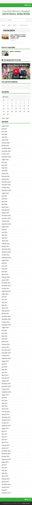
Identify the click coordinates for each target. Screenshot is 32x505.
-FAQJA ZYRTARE (26, 503)
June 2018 (4, 400)
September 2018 (6, 392)
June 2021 (4, 299)
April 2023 (4, 238)
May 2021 (4, 302)
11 (16, 106)
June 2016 (4, 467)
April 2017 (4, 439)
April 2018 (4, 406)
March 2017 (5, 442)
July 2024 (4, 196)
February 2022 (6, 277)
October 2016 (5, 456)
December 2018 (6, 383)
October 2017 (5, 423)
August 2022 (5, 260)
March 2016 (5, 476)
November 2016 (6, 453)
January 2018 (5, 414)
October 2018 (5, 389)
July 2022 (4, 263)
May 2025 (4, 168)
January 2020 (5, 347)
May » (7, 118)
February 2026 (6, 143)
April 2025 (4, 170)
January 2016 (5, 481)
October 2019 (5, 355)
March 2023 (5, 241)
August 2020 (5, 327)
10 (12, 106)
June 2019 (4, 367)
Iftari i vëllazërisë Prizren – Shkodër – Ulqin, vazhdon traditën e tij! (18, 36)
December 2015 (6, 484)
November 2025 (6, 151)
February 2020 (6, 344)
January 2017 (5, 448)
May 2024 (4, 201)
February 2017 (6, 445)
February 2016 (6, 479)
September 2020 (6, 325)
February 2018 (6, 411)
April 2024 (4, 204)
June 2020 (4, 333)
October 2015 (5, 487)
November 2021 (6, 285)
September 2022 (6, 257)
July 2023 (4, 229)
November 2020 (6, 319)
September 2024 (6, 190)
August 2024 (5, 193)
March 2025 (5, 173)
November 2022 (6, 252)
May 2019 (4, 369)
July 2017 (4, 431)
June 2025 (4, 165)
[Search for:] (16, 20)
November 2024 (6, 184)
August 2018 (5, 395)
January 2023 (5, 246)
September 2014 (6, 493)
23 (8, 111)
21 (28, 108)
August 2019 (5, 361)
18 (16, 108)
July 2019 (4, 364)
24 (12, 111)
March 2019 (5, 375)
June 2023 (4, 232)
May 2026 (4, 134)
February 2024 (6, 210)
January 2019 (5, 381)
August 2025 (5, 159)
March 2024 (5, 207)
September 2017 (6, 425)
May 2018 (4, 403)
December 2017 (6, 417)
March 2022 (5, 274)
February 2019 (6, 378)
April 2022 (4, 271)
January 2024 (5, 212)
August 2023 (5, 227)
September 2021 (6, 291)
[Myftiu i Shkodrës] (5, 55)
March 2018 (5, 409)
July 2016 (4, 465)
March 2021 (5, 308)
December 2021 (6, 283)
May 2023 (4, 235)
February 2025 (6, 176)
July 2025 (4, 162)
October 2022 (5, 255)
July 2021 (4, 297)
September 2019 (6, 358)
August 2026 (5, 126)
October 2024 (5, 187)
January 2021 (5, 313)
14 (28, 106)
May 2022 (4, 269)
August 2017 (5, 428)
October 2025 (5, 154)
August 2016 (5, 462)
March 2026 (5, 140)
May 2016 (4, 470)
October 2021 (5, 288)
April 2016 (4, 473)
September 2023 (6, 224)
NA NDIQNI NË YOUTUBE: (12, 60)
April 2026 (4, 137)
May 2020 (4, 336)
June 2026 (4, 131)
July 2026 (4, 129)
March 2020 (5, 341)
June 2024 (4, 198)
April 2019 (4, 372)
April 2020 (4, 339)
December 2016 (6, 451)
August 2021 (5, 294)
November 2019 (6, 353)
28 (28, 111)
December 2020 (6, 316)
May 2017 (4, 437)
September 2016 (6, 459)
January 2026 (5, 145)
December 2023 (6, 215)
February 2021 (6, 311)
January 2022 (5, 280)
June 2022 (4, 266)
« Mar (3, 118)
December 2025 (6, 148)
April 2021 (4, 305)
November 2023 (6, 218)
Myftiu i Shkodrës (15, 51)
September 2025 (6, 157)
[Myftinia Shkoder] (16, 12)
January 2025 (5, 179)
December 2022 (6, 249)
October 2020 (5, 322)
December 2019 (6, 350)
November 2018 (6, 386)
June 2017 (4, 434)
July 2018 (4, 397)
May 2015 (4, 490)
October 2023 (5, 221)
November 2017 (6, 420)
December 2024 (6, 182)
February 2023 (6, 243)
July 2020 (4, 330)
